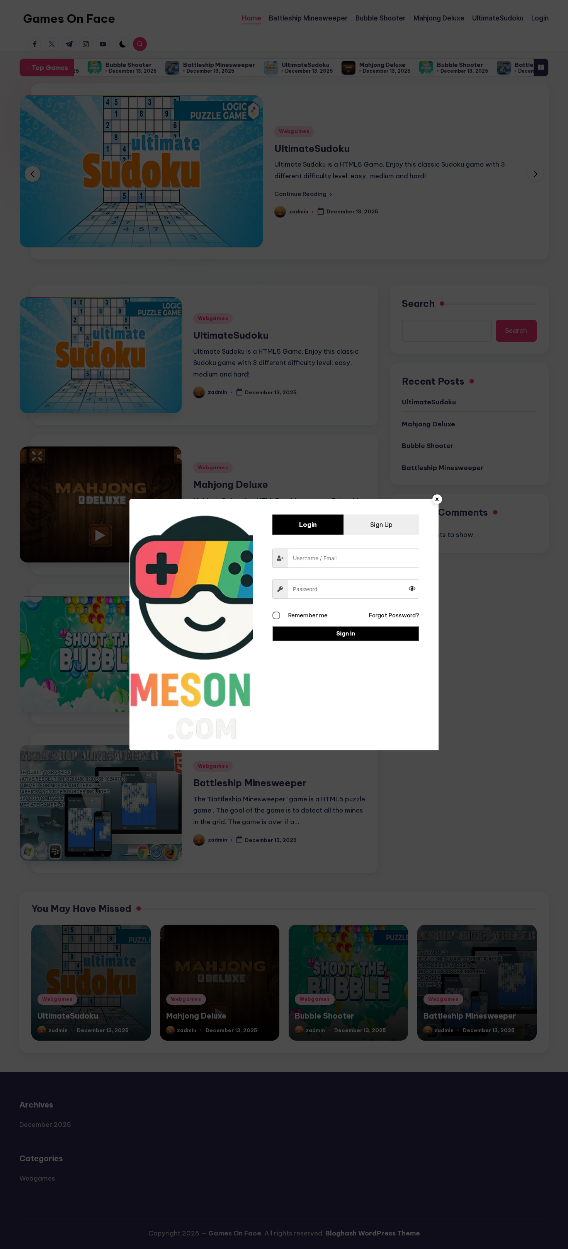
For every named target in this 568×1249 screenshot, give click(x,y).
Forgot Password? (394, 615)
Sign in (345, 633)
